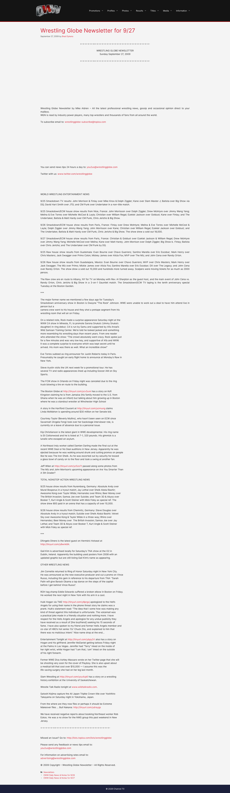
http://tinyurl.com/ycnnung (91, 408)
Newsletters (49, 772)
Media (166, 10)
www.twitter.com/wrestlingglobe (75, 174)
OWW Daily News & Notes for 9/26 (59, 775)
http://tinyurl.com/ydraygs (87, 707)
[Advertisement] (115, 84)
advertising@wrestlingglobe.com (57, 758)
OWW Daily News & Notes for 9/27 (59, 778)
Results (139, 10)
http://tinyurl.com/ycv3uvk (77, 391)
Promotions (94, 10)
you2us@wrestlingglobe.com (102, 167)
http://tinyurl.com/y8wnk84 (54, 544)
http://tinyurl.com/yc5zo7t (68, 466)
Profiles (111, 10)
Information (181, 10)
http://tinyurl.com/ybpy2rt (81, 639)
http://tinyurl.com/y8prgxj (76, 602)
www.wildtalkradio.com (84, 687)
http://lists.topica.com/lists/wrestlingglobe (89, 738)
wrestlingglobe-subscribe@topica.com (85, 122)
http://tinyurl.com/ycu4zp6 (74, 676)
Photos (125, 10)
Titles (153, 10)
